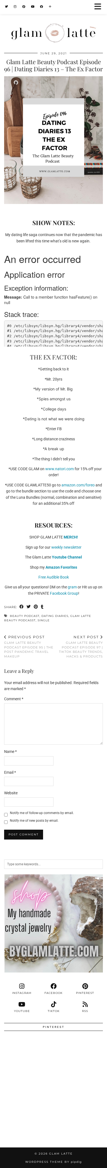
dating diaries (54, 616)
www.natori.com (59, 469)
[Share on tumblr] (42, 607)
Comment (13, 699)
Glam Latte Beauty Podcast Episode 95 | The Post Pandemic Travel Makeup (28, 646)
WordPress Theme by (53, 1162)
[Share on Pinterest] (36, 607)
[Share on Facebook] (21, 607)
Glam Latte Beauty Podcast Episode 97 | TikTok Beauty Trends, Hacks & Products (81, 646)
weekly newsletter (66, 547)
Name (10, 751)
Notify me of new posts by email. (34, 821)
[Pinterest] (24, 6)
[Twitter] (6, 6)
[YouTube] (33, 6)
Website (11, 793)
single (44, 620)
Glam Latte (61, 1153)
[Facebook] (41, 6)
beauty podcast (25, 616)
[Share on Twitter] (28, 607)
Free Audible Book (53, 577)
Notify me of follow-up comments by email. (42, 813)
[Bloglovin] (50, 6)
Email (10, 772)
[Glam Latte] (53, 22)
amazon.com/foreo (78, 485)
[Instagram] (15, 6)
